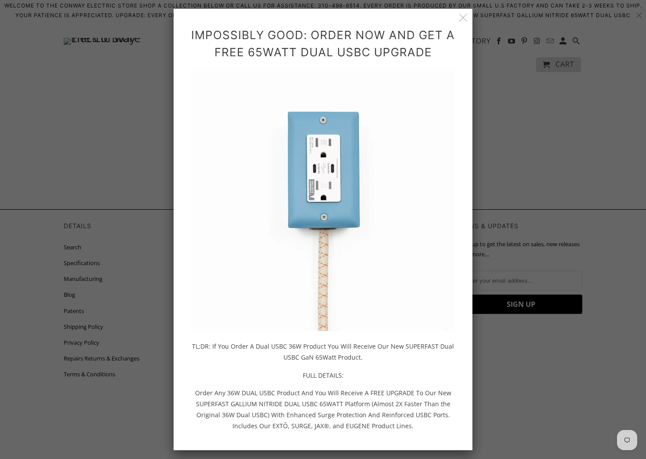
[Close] (463, 18)
